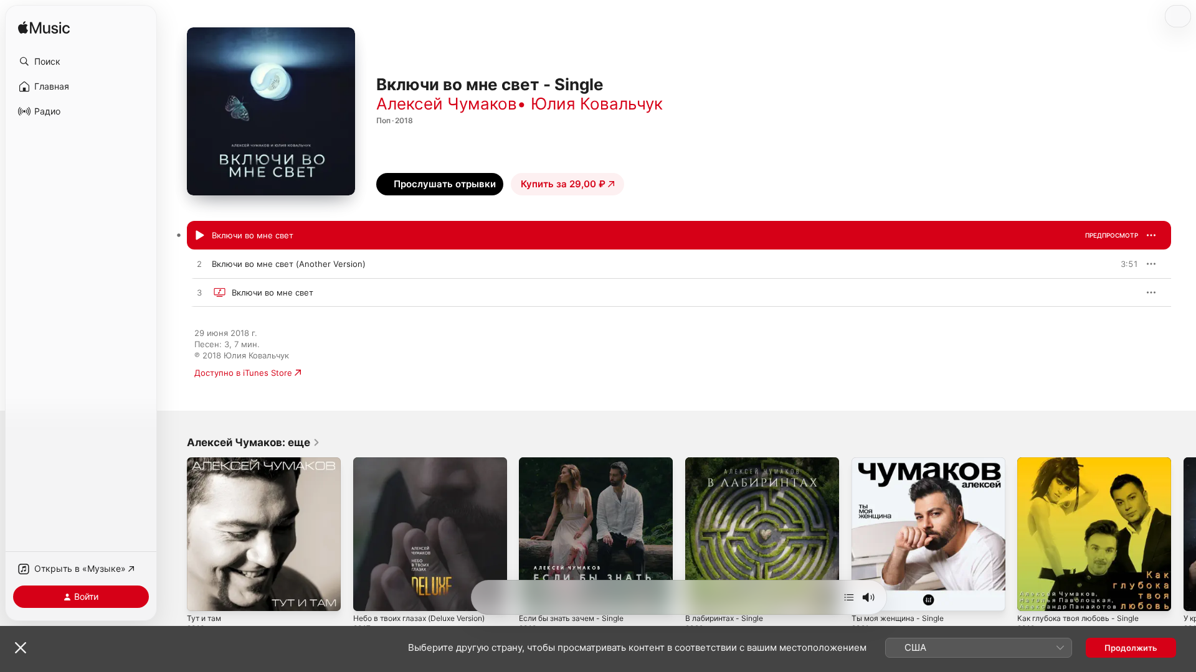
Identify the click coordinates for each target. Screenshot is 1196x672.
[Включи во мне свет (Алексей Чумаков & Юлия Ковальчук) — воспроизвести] (199, 235)
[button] (81, 61)
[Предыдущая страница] (174, 534)
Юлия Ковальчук (597, 103)
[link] (253, 442)
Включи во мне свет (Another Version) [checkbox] (289, 264)
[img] (44, 28)
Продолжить (1130, 648)
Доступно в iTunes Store (243, 373)
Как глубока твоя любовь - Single (1084, 462)
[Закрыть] (20, 647)
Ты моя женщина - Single (903, 462)
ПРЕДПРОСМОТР (1111, 235)
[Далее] (849, 597)
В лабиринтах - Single (728, 462)
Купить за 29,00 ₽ (563, 184)
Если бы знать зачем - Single (576, 462)
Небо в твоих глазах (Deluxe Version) (427, 462)
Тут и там (206, 462)
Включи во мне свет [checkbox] (252, 235)
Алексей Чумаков (446, 103)
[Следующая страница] (1183, 534)
